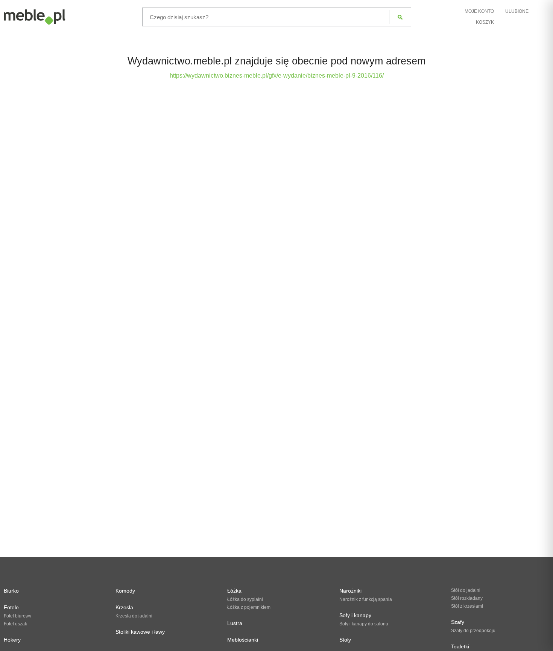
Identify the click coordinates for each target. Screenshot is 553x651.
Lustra (234, 623)
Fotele (11, 607)
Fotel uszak (15, 624)
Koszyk (485, 22)
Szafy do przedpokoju (473, 630)
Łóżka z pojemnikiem (248, 607)
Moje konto (479, 11)
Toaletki (460, 646)
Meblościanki (242, 640)
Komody (125, 591)
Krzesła (124, 607)
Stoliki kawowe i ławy (140, 632)
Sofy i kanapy (355, 615)
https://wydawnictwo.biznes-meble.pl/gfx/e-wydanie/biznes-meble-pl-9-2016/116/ (277, 75)
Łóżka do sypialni (245, 599)
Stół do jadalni (465, 590)
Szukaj (400, 17)
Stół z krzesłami (467, 606)
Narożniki (350, 591)
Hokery (12, 640)
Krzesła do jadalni (133, 616)
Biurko (11, 591)
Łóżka (234, 591)
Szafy (457, 622)
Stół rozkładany (467, 598)
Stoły (345, 640)
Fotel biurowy (17, 616)
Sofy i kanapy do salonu (363, 624)
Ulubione (517, 11)
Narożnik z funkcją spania (365, 599)
